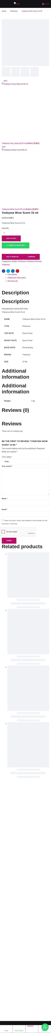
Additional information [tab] (15, 374)
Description (12, 274)
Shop (6, 1030)
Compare (31, 257)
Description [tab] (15, 292)
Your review (7, 466)
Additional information (16, 278)
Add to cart (11, 238)
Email (4, 509)
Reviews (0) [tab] (15, 410)
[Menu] (2, 4)
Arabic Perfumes (19, 261)
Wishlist (44, 1030)
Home (4, 11)
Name (4, 498)
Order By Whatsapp (16, 245)
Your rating (7, 457)
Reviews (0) (12, 281)
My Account (19, 1030)
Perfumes (14, 11)
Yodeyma (6, 265)
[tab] (28, 274)
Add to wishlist (12, 257)
